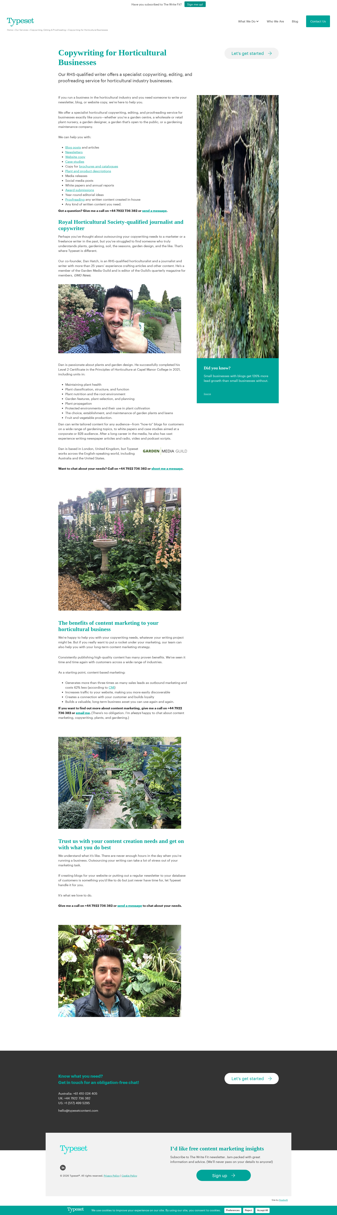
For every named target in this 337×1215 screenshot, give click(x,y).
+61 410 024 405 (85, 1093)
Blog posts (73, 147)
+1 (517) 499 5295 (77, 1103)
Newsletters (74, 152)
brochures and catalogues (98, 166)
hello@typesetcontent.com (78, 1110)
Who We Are (275, 21)
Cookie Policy (129, 1175)
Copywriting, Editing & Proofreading (48, 30)
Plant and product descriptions (88, 171)
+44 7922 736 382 (77, 1098)
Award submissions (79, 190)
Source (207, 394)
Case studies (74, 161)
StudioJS (283, 1200)
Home (10, 30)
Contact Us (318, 21)
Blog (295, 21)
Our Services (21, 30)
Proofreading (75, 199)
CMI (111, 687)
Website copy (75, 157)
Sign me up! (195, 4)
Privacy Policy (112, 1175)
